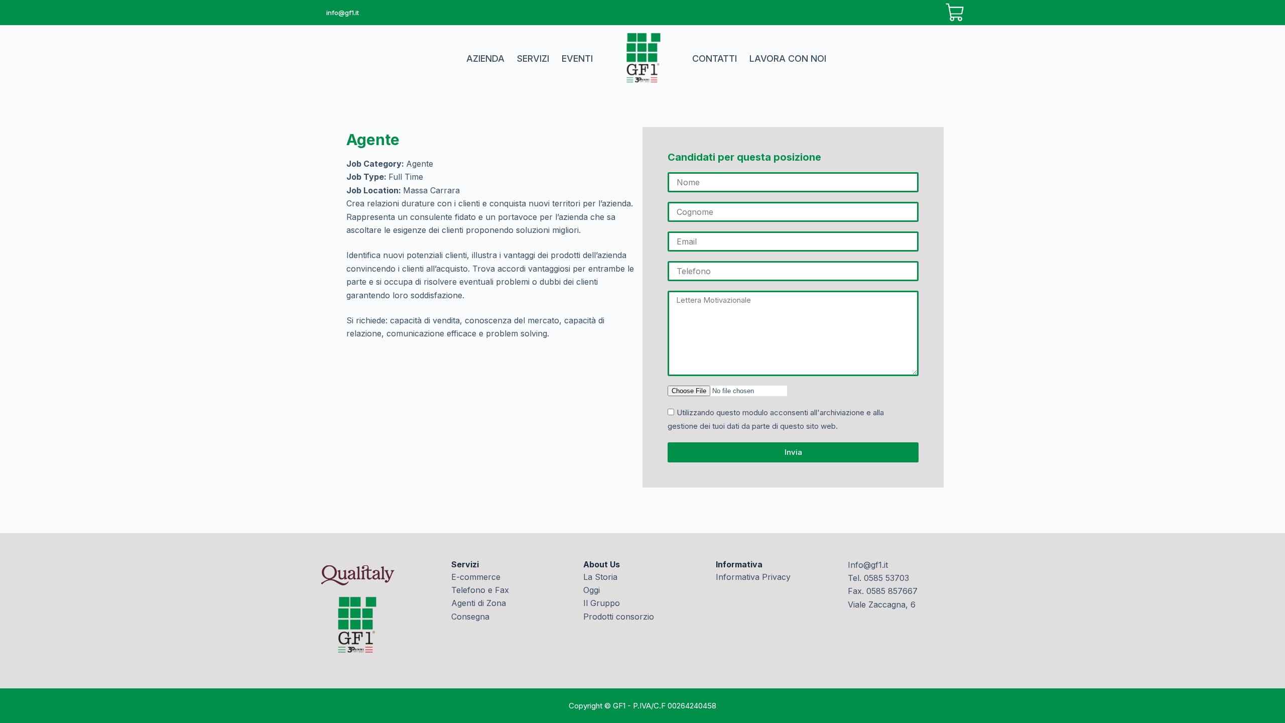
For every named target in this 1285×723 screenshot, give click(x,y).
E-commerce (475, 577)
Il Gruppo (601, 603)
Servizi (533, 58)
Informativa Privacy (753, 577)
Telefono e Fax (480, 590)
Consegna (470, 617)
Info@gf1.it (868, 565)
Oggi (591, 590)
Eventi (577, 58)
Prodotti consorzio (618, 617)
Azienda (485, 58)
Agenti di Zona (478, 603)
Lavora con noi (787, 58)
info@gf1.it (342, 13)
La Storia (600, 577)
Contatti (714, 58)
